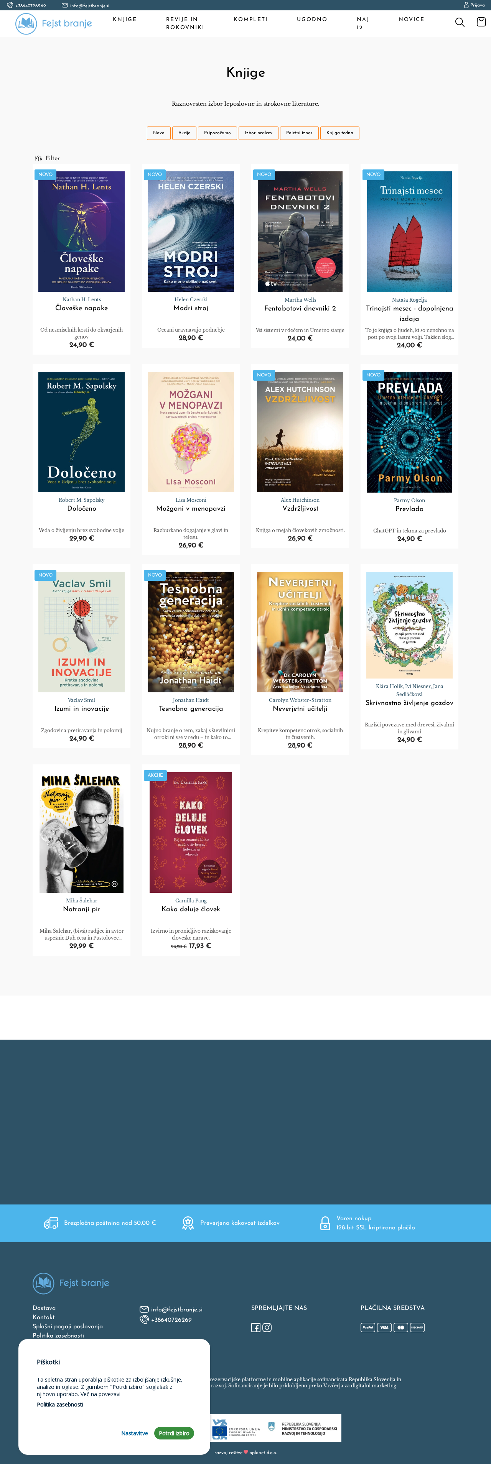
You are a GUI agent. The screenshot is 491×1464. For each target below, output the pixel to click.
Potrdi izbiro (174, 1433)
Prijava (477, 5)
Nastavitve (134, 1433)
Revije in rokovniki (185, 24)
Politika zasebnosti (58, 1336)
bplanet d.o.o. (263, 1453)
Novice (412, 20)
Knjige (125, 20)
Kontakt (44, 1317)
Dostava (44, 1308)
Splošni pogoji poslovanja (68, 1327)
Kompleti (251, 20)
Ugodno (312, 20)
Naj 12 (363, 24)
